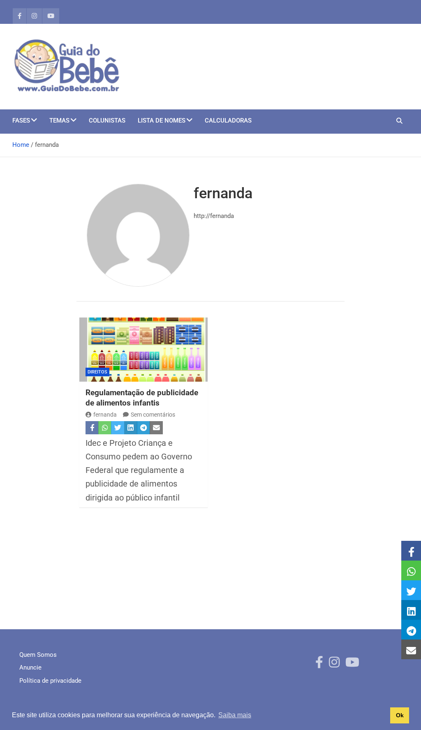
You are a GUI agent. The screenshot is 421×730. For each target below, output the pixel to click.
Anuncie (30, 667)
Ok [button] (400, 715)
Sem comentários (153, 414)
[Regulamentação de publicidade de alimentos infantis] (143, 349)
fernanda (105, 414)
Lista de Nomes (161, 120)
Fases (21, 120)
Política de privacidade (50, 680)
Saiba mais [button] (234, 714)
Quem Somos (38, 654)
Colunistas (107, 120)
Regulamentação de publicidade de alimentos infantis (142, 398)
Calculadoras (228, 120)
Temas (59, 120)
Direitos (97, 372)
